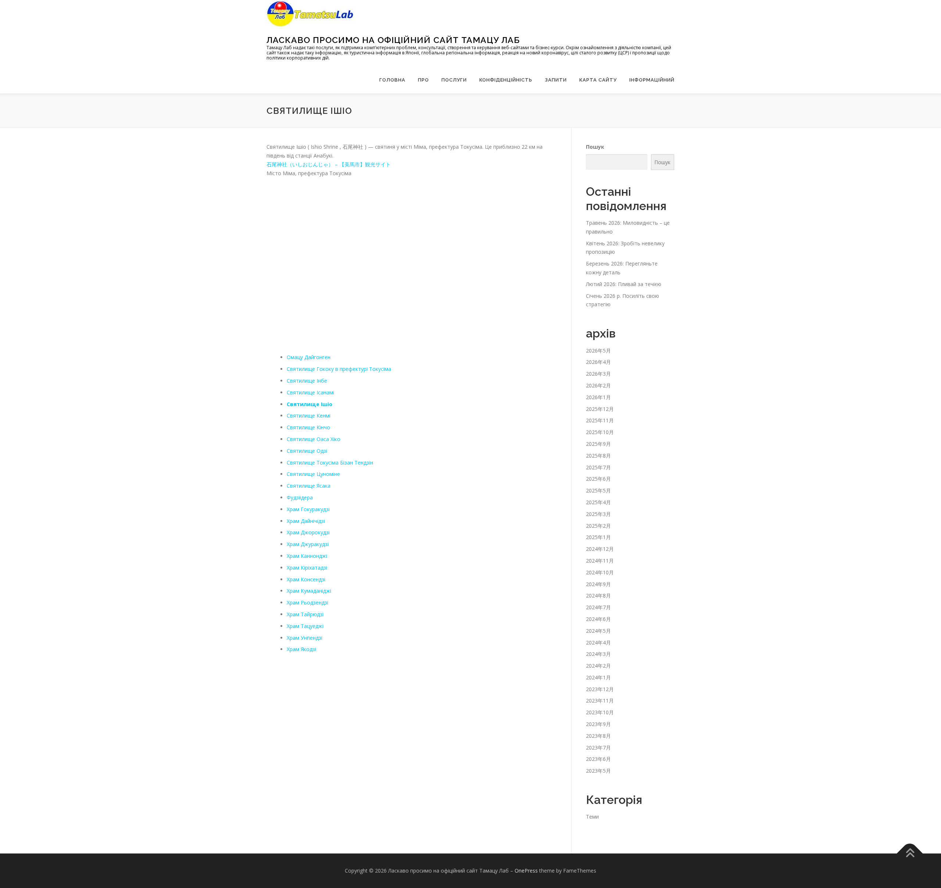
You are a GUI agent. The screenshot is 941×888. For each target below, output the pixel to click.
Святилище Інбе (307, 380)
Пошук (595, 146)
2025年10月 (600, 432)
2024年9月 (598, 584)
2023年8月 (598, 735)
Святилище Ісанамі (310, 392)
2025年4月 (598, 502)
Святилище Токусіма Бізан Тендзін (330, 462)
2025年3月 (598, 513)
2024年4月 (598, 642)
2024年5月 (598, 630)
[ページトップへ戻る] (910, 854)
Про (423, 80)
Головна (392, 80)
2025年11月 (600, 420)
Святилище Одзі (307, 450)
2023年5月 (598, 770)
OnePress (526, 870)
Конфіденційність (505, 80)
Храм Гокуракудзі (308, 509)
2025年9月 (598, 443)
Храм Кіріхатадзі (307, 567)
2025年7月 (598, 467)
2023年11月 (600, 700)
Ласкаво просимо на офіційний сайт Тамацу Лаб (393, 40)
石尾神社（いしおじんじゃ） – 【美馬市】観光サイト (328, 164)
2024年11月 (600, 560)
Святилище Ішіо (309, 404)
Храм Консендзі (306, 579)
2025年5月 (598, 490)
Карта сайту (598, 80)
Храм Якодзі (301, 649)
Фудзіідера (300, 497)
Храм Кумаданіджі (309, 590)
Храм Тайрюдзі (305, 614)
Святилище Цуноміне (313, 473)
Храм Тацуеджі (305, 625)
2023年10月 (600, 712)
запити (556, 80)
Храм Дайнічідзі (306, 520)
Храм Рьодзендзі (307, 602)
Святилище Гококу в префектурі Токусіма (339, 368)
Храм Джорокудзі (308, 532)
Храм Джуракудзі (308, 544)
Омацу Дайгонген (308, 357)
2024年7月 (598, 607)
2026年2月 (598, 385)
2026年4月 (598, 361)
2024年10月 (600, 572)
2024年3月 (598, 653)
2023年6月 (598, 758)
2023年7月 (598, 747)
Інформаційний (652, 80)
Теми (592, 816)
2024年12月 (600, 548)
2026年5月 (598, 350)
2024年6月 (598, 619)
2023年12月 (600, 689)
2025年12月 (600, 408)
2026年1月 (598, 397)
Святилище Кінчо (308, 427)
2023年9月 (598, 724)
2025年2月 (598, 525)
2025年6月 (598, 478)
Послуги (454, 80)
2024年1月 (598, 677)
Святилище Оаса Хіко (313, 439)
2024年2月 (598, 665)
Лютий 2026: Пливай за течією (623, 284)
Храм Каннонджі (307, 555)
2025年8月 (598, 455)
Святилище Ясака (308, 485)
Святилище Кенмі (308, 415)
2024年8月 (598, 595)
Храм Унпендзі (304, 637)
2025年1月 (598, 537)
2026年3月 (598, 373)
